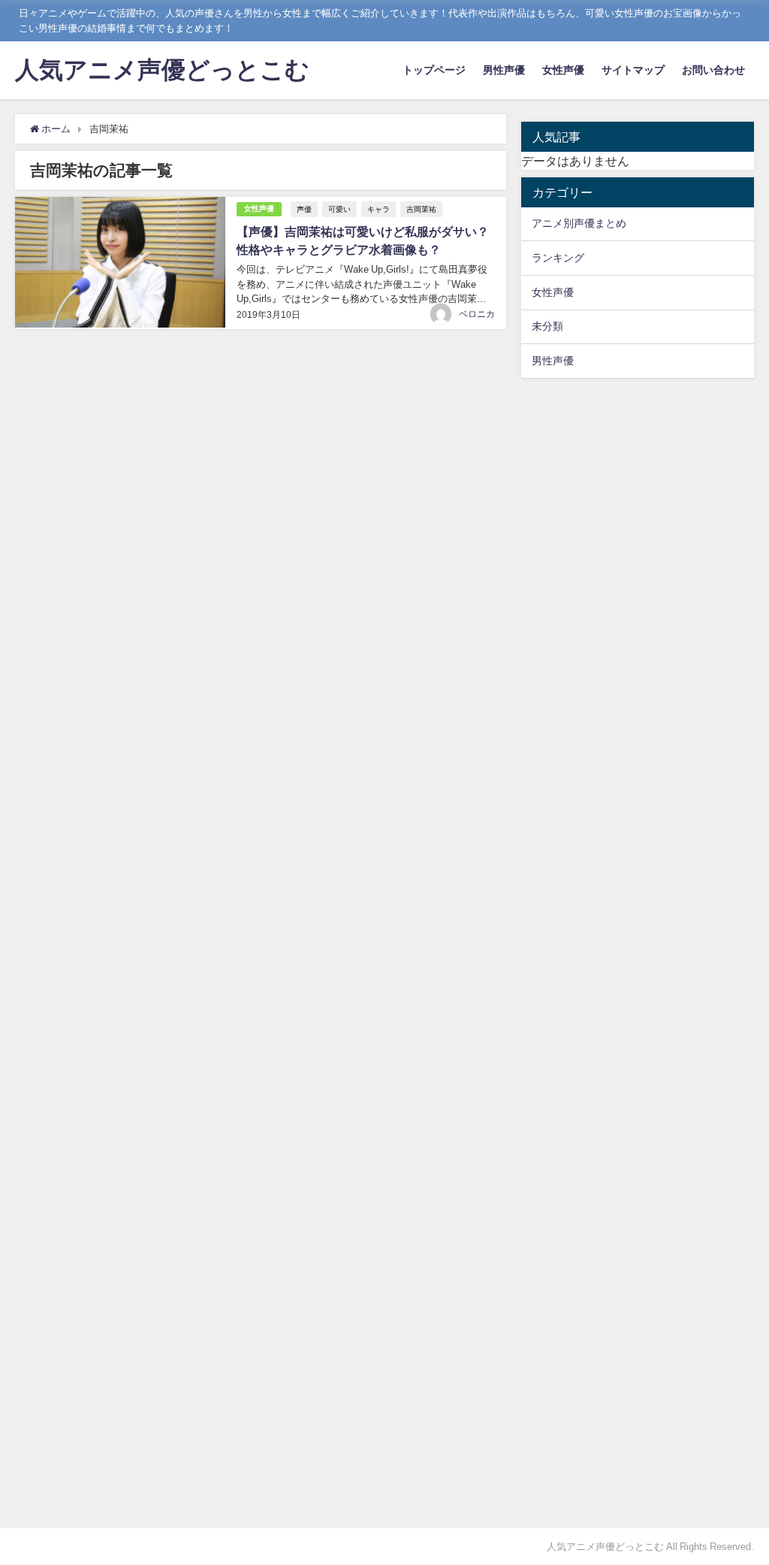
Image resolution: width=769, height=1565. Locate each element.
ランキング (558, 257)
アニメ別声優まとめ (579, 223)
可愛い (339, 209)
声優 (304, 209)
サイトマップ (633, 70)
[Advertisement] (637, 953)
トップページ (434, 70)
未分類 (547, 326)
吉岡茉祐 (421, 209)
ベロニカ (477, 314)
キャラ (378, 209)
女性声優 (563, 70)
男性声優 (504, 70)
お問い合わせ (713, 70)
